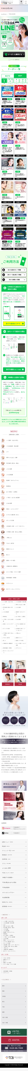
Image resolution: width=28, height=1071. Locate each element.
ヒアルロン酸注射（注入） (12, 514)
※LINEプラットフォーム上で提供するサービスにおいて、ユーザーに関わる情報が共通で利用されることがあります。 (14, 421)
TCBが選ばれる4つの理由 (9, 882)
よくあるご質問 (6, 868)
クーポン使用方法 (15, 59)
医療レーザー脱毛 (10, 560)
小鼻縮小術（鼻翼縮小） (12, 566)
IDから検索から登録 (14, 279)
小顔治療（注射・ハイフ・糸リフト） (15, 526)
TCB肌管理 (16, 827)
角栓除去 (8, 486)
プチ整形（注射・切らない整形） (14, 531)
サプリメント (9, 583)
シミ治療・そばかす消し (12, 440)
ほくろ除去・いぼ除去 (11, 491)
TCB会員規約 (6, 887)
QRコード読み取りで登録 (14, 274)
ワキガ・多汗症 (10, 543)
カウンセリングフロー (8, 892)
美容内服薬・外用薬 (11, 577)
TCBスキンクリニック (18, 829)
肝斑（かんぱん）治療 (11, 457)
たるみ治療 (9, 503)
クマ (7, 451)
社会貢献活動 (5, 897)
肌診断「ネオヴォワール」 (12, 480)
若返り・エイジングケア (12, 509)
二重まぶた (9, 537)
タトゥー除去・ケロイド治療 (13, 572)
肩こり (8, 554)
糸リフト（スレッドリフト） (13, 589)
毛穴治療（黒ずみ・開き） (12, 463)
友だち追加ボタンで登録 (14, 269)
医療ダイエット (10, 549)
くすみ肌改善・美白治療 (12, 446)
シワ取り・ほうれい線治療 (12, 497)
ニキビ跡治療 (9, 474)
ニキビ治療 (9, 469)
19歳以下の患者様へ (7, 877)
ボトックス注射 (10, 520)
